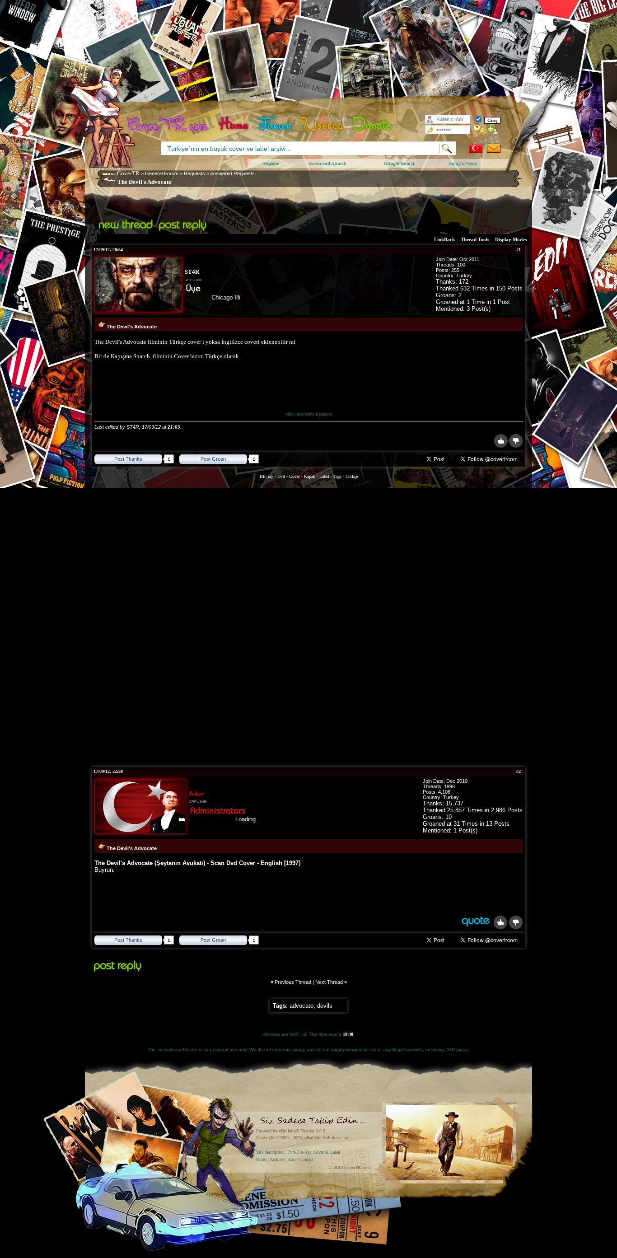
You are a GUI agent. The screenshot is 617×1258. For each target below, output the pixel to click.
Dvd (281, 476)
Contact (306, 1159)
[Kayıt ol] (493, 129)
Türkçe (352, 476)
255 (455, 270)
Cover (294, 476)
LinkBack (444, 239)
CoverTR (128, 173)
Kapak (309, 476)
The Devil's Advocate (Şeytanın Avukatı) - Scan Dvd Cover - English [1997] (197, 863)
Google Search (400, 163)
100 (461, 264)
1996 (449, 786)
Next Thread (329, 982)
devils (324, 1005)
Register (271, 163)
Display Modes (511, 239)
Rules (261, 1159)
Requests (194, 173)
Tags (337, 476)
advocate (301, 1005)
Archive (277, 1159)
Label (324, 476)
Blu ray (267, 476)
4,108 (444, 792)
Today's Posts (462, 163)
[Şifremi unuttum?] (479, 129)
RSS (291, 1159)
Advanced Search (327, 163)
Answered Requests (232, 173)
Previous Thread (293, 982)
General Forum (161, 173)
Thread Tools (475, 239)
